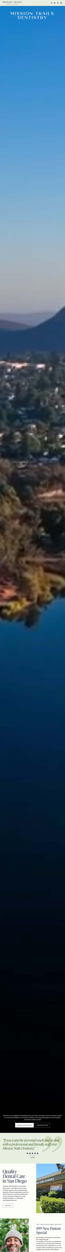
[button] (61, 3)
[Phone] (51, 3)
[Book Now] (55, 3)
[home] (12, 3)
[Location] (58, 3)
